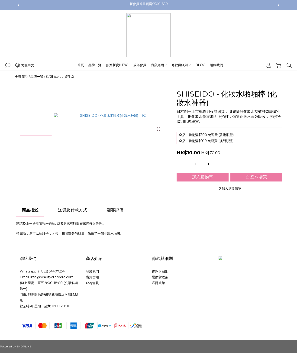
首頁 (80, 65)
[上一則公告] (18, 5)
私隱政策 (158, 283)
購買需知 (92, 277)
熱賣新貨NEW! (117, 65)
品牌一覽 (94, 65)
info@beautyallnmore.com (52, 277)
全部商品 (21, 76)
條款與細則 (179, 65)
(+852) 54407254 (51, 271)
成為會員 (139, 65)
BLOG (200, 65)
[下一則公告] (278, 5)
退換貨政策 (160, 277)
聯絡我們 (216, 65)
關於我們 (92, 271)
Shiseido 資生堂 (62, 76)
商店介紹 (157, 65)
